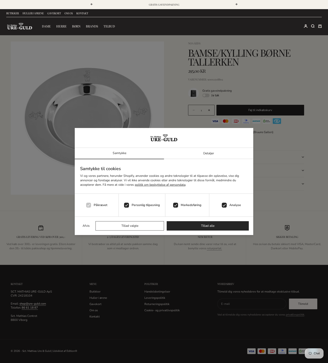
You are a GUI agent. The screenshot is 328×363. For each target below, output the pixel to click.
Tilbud (109, 26)
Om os (68, 13)
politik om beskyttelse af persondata (160, 185)
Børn (76, 26)
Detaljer (208, 153)
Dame (46, 26)
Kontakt (82, 13)
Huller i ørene (33, 13)
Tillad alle (207, 226)
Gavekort (54, 13)
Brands (92, 26)
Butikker (12, 13)
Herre (61, 26)
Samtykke (119, 153)
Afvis (86, 226)
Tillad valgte (129, 226)
